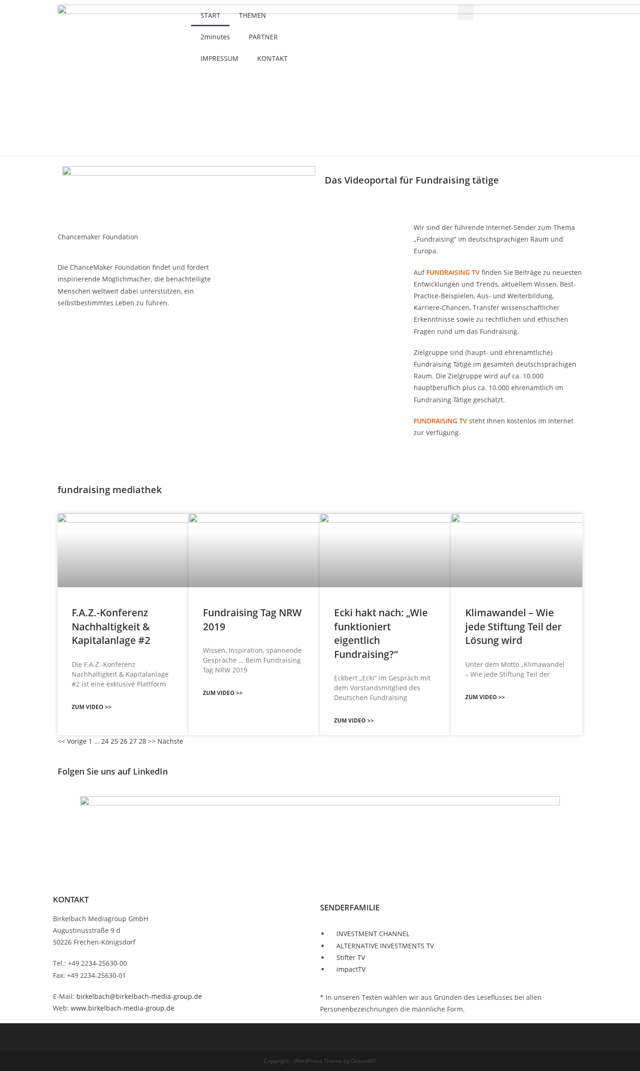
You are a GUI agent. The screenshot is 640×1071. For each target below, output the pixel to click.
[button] (466, 12)
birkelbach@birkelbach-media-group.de (139, 996)
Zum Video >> (92, 707)
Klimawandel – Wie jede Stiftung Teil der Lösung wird (513, 626)
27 (133, 741)
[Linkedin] (620, 202)
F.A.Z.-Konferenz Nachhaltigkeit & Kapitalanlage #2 (111, 626)
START (210, 15)
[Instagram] (620, 171)
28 (142, 741)
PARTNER (263, 36)
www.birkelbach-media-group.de (122, 1008)
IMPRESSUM (219, 58)
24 (105, 741)
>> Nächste (165, 741)
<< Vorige (72, 741)
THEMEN (252, 15)
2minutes (215, 36)
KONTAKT (272, 58)
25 (114, 741)
